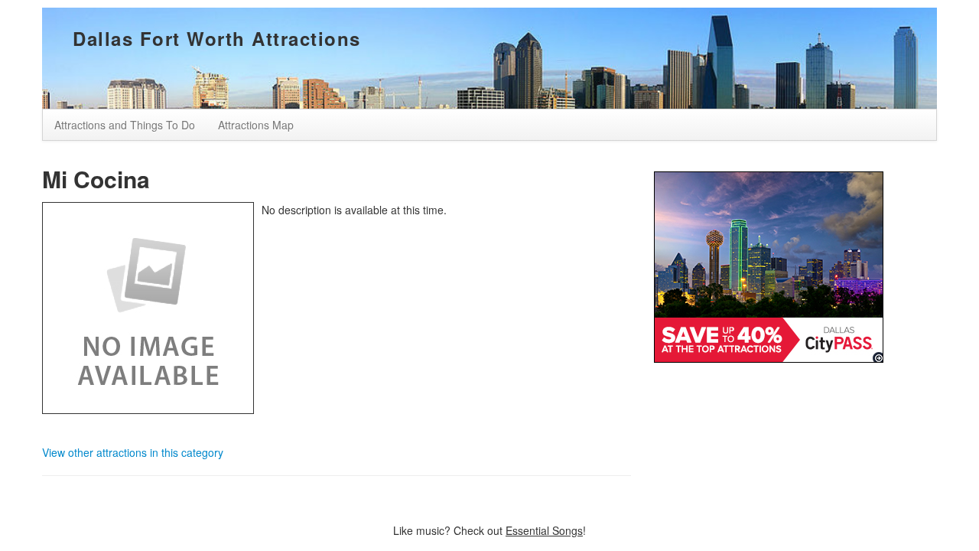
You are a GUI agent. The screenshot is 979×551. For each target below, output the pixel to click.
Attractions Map (256, 124)
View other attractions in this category (132, 452)
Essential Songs (544, 530)
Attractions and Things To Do (124, 124)
